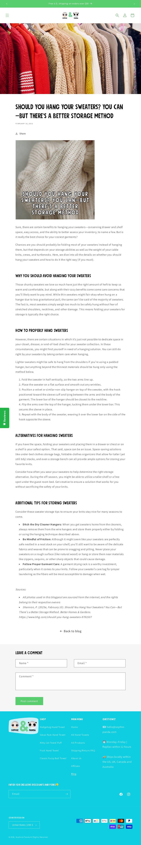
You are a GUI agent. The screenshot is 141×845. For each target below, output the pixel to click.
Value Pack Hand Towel (53, 734)
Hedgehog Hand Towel (52, 727)
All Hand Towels (80, 734)
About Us (76, 758)
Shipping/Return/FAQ (83, 750)
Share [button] (22, 133)
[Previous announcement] (6, 4)
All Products (78, 742)
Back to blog (72, 631)
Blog (73, 773)
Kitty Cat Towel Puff (51, 742)
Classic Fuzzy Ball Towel (53, 758)
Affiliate (75, 766)
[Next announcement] (134, 4)
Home (74, 727)
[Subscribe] (66, 794)
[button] (7, 15)
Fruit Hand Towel (49, 750)
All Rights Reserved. (39, 837)
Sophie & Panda (23, 837)
